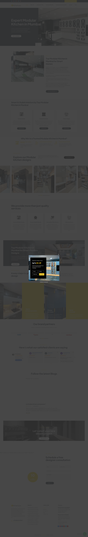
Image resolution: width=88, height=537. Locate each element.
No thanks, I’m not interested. (44, 282)
